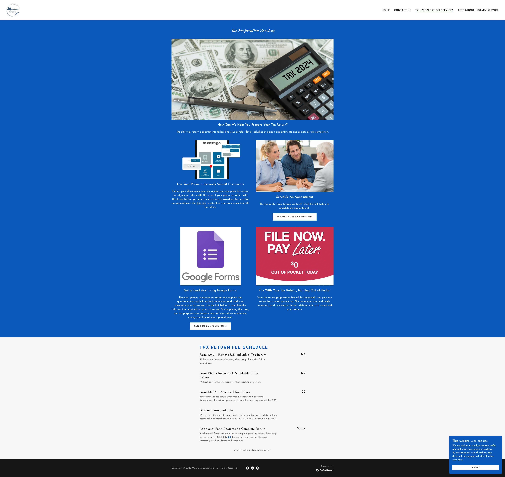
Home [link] (386, 10)
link (229, 437)
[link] (13, 10)
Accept (475, 468)
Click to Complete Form (210, 326)
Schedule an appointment (294, 217)
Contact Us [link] (402, 10)
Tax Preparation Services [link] (434, 10)
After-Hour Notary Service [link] (478, 10)
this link (201, 203)
